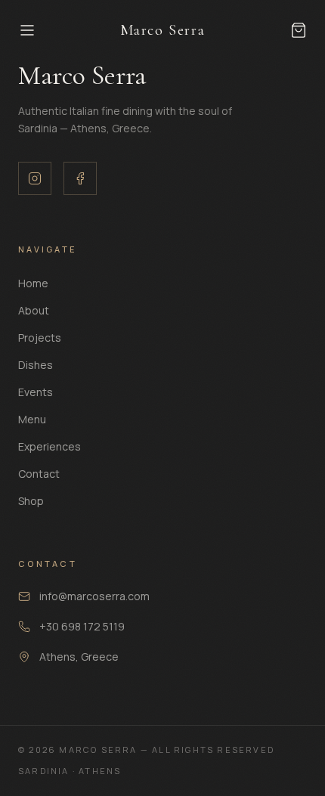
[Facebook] (80, 178)
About (33, 310)
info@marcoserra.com (94, 596)
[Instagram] (34, 178)
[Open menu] (63, 30)
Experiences (49, 446)
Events (35, 392)
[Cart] (298, 30)
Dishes (35, 365)
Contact (39, 473)
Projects (39, 337)
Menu (32, 419)
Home (33, 283)
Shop (31, 501)
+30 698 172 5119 (82, 626)
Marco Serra (163, 30)
